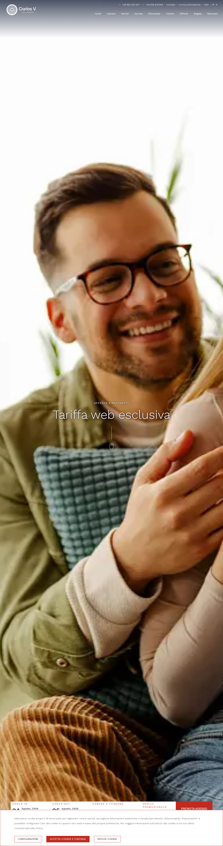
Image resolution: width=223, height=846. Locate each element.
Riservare (212, 13)
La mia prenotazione (190, 4)
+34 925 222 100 (130, 4)
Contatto (170, 4)
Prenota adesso (194, 808)
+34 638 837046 (154, 4)
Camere (111, 13)
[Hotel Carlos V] (21, 9)
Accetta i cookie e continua (68, 839)
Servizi (125, 13)
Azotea (138, 13)
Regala (198, 13)
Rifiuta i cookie (107, 839)
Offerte (184, 13)
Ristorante (154, 13)
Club (206, 4)
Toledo (170, 13)
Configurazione (28, 839)
